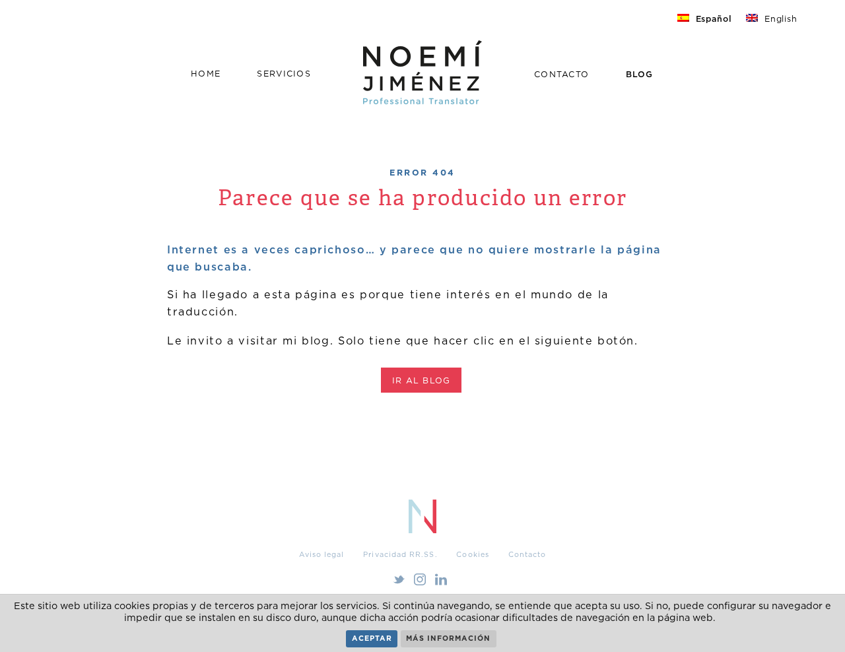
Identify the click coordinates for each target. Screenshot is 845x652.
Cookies (472, 554)
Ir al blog (421, 380)
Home (205, 73)
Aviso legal (322, 554)
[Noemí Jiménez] (422, 100)
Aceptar (372, 638)
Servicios (283, 73)
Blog (640, 74)
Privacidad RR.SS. (400, 554)
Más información (448, 638)
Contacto (561, 74)
